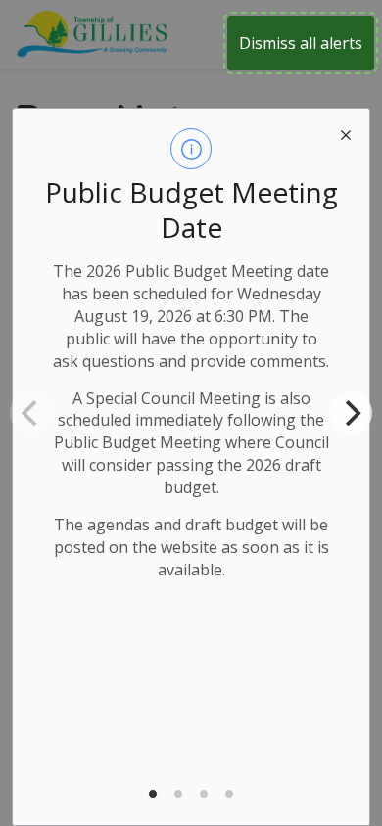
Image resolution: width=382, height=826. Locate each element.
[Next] (350, 413)
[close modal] (345, 132)
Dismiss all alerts (300, 43)
